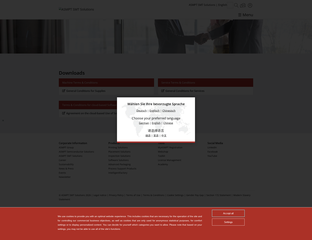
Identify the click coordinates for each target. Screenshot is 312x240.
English (156, 123)
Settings (228, 222)
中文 (164, 135)
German (144, 123)
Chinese (168, 123)
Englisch (155, 110)
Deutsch (141, 110)
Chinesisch (169, 110)
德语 (148, 135)
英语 (156, 135)
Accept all (228, 213)
